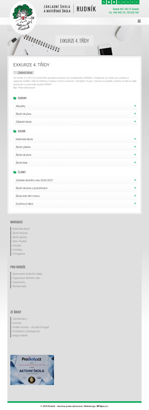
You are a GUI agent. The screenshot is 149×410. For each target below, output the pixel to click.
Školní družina (23, 113)
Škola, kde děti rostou (28, 195)
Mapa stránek (20, 335)
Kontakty (17, 249)
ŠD (128, 2)
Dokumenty (19, 282)
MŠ (123, 2)
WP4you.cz (102, 406)
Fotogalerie (19, 253)
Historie (17, 323)
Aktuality (20, 106)
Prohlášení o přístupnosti (26, 331)
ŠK (133, 2)
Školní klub (22, 162)
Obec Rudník (19, 241)
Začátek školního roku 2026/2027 (34, 180)
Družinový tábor (24, 203)
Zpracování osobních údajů (27, 273)
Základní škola (25, 72)
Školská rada (19, 286)
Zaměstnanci (20, 318)
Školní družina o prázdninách (31, 188)
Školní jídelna (23, 147)
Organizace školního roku (26, 278)
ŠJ (137, 2)
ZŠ (119, 2)
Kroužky (17, 245)
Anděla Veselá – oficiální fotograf (31, 327)
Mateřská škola (24, 139)
